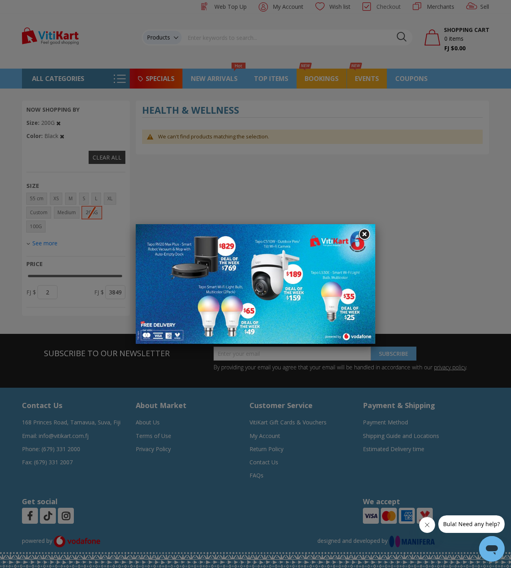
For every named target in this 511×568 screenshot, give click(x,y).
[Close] (364, 234)
